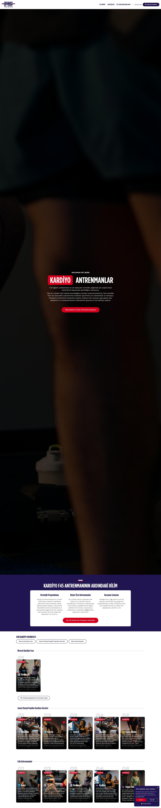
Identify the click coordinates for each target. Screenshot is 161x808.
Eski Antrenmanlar (77, 641)
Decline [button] (152, 800)
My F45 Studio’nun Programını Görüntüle (80, 620)
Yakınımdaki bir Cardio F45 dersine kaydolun (80, 310)
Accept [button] (141, 800)
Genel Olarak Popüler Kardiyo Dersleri (52, 641)
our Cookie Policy (140, 796)
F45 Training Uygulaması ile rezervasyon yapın (34, 698)
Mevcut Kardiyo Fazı (26, 641)
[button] (147, 804)
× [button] (157, 787)
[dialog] (146, 796)
